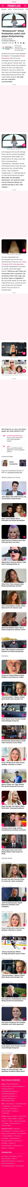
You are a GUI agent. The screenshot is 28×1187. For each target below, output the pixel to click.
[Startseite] (14, 6)
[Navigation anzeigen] (2, 5)
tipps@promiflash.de (14, 472)
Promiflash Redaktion (9, 40)
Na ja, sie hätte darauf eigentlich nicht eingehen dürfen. (16, 450)
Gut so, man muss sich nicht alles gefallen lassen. (15, 439)
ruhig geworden (18, 264)
